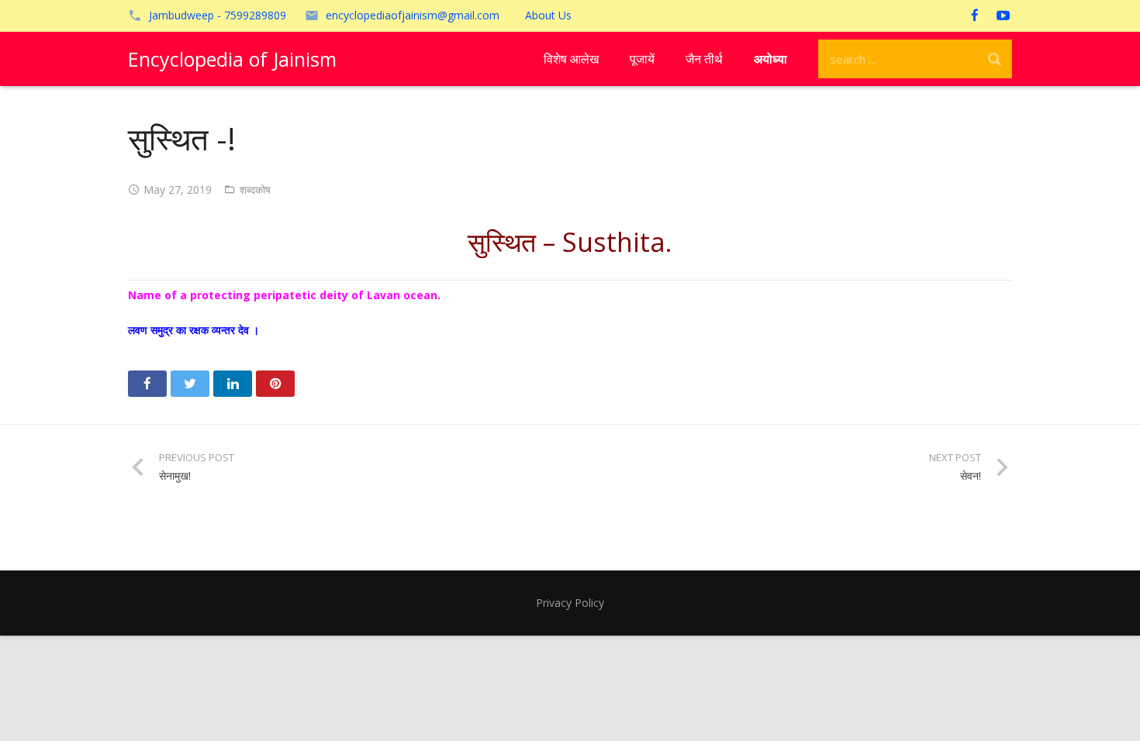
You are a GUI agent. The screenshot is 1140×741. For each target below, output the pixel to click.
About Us (548, 15)
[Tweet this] (190, 383)
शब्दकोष (255, 189)
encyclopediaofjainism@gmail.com (412, 15)
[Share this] (147, 383)
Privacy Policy (570, 602)
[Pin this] (275, 383)
